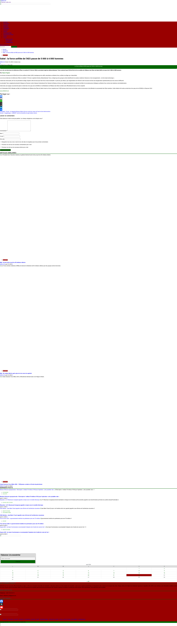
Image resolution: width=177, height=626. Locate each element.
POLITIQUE (10, 619)
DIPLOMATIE (74, 619)
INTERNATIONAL (44, 619)
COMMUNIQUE (81, 619)
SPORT (37, 619)
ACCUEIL (5, 619)
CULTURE (33, 619)
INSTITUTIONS (67, 619)
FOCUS (61, 619)
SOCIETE (16, 619)
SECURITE (21, 619)
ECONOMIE (27, 619)
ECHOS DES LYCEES (54, 619)
